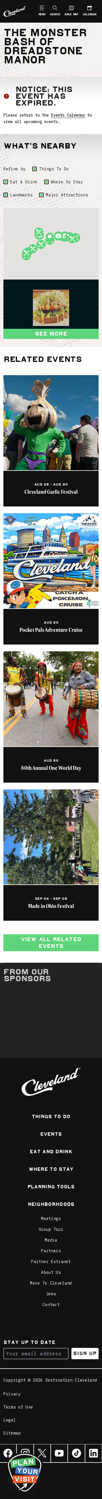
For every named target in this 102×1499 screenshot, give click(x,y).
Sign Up (85, 1353)
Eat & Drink (23, 181)
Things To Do (54, 168)
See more (51, 333)
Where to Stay (67, 181)
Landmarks (21, 194)
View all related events (51, 942)
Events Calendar (68, 115)
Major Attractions (67, 194)
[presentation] (51, 308)
